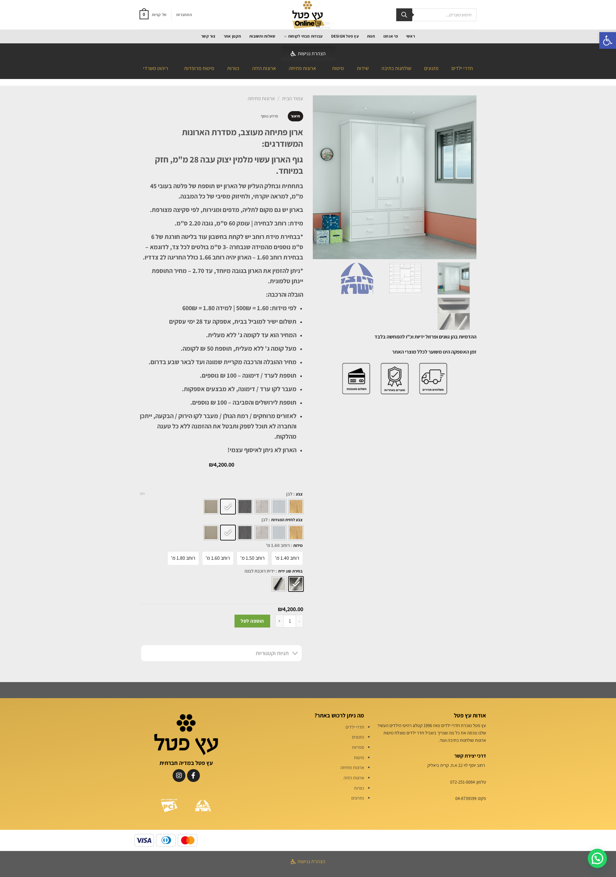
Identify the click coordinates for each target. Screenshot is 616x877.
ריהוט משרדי (155, 68)
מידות (298, 545)
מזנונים (431, 68)
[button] (607, 40)
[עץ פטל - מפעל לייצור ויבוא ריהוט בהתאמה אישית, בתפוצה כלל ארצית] (308, 15)
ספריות (358, 747)
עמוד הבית (292, 98)
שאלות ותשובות (262, 36)
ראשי (410, 36)
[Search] (404, 14)
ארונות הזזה (264, 68)
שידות (363, 68)
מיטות (338, 68)
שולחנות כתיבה (396, 68)
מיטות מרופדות (199, 68)
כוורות (233, 68)
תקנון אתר (232, 36)
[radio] (296, 506)
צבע (299, 494)
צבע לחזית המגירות (287, 520)
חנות (371, 36)
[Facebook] (193, 775)
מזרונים (357, 798)
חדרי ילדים (462, 68)
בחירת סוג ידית (290, 571)
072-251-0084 (462, 782)
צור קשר (208, 36)
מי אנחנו (390, 36)
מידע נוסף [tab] (269, 116)
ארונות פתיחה (302, 68)
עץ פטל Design (345, 36)
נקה (142, 493)
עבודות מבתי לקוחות (305, 36)
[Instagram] (179, 775)
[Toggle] (295, 654)
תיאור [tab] (295, 116)
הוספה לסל (252, 621)
